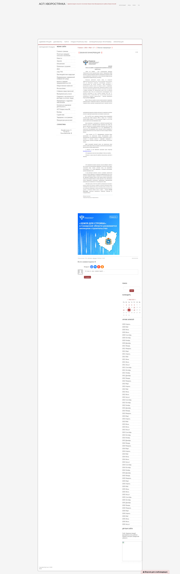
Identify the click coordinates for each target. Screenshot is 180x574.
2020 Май (125, 327)
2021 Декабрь (126, 375)
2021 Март (125, 351)
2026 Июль (125, 521)
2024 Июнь (125, 456)
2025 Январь (126, 475)
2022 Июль (125, 394)
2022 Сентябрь (127, 400)
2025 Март (125, 481)
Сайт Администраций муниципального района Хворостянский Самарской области (130, 536)
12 (134, 307)
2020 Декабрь (126, 343)
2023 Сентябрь (127, 432)
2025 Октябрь (126, 500)
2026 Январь (126, 505)
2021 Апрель (126, 354)
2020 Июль (125, 332)
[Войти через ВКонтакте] (95, 266)
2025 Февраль (126, 478)
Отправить (87, 277)
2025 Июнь (125, 489)
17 (93, 47)
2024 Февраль (126, 446)
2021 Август (126, 365)
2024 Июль (125, 459)
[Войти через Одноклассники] (102, 266)
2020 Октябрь (126, 338)
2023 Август (126, 429)
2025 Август (126, 494)
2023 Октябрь (126, 435)
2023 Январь (126, 411)
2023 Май (125, 421)
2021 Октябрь (126, 370)
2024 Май (125, 454)
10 (129, 307)
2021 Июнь (125, 359)
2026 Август (126, 524)
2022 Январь (126, 378)
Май (90, 47)
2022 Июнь (125, 392)
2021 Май (125, 356)
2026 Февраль (126, 508)
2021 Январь (126, 346)
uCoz (40, 568)
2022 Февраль (126, 381)
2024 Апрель (126, 451)
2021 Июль (125, 362)
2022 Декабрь (126, 408)
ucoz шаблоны (134, 568)
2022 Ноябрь (126, 405)
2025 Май (125, 486)
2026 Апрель (126, 513)
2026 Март (125, 511)
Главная (80, 47)
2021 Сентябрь (127, 367)
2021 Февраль (126, 348)
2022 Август (126, 397)
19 (134, 310)
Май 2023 (132, 299)
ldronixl (94, 258)
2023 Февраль (126, 413)
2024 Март (125, 448)
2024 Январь (126, 443)
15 (123, 310)
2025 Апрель (126, 483)
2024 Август (126, 462)
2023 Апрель (126, 419)
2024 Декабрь (126, 473)
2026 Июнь (125, 519)
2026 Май (125, 516)
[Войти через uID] (91, 266)
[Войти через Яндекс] (98, 266)
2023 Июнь (125, 424)
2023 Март (125, 416)
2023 (85, 47)
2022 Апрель (126, 386)
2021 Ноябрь (126, 373)
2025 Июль (125, 492)
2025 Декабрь (126, 502)
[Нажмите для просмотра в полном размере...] (96, 107)
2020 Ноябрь (126, 340)
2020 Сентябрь (127, 335)
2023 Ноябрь (126, 438)
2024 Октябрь (126, 467)
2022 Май (125, 389)
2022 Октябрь (126, 402)
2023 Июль (125, 427)
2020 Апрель (126, 324)
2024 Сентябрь (127, 465)
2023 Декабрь (126, 440)
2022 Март (125, 383)
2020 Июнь (125, 329)
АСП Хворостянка (52, 3)
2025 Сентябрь (127, 497)
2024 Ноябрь (126, 470)
